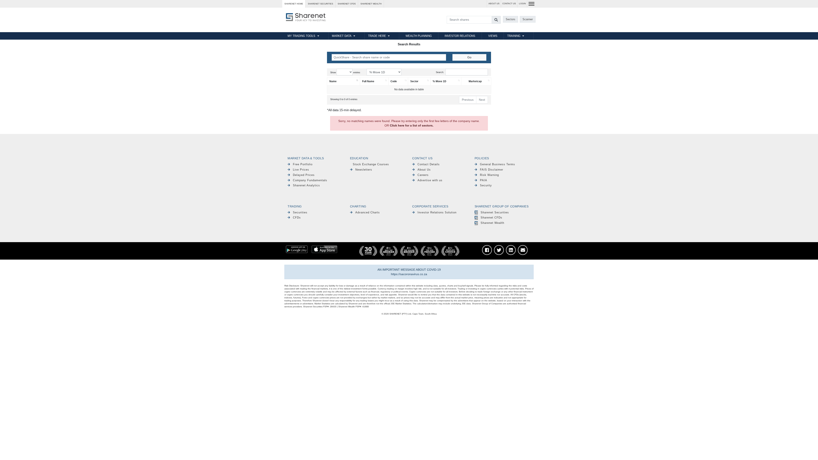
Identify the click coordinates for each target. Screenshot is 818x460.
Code (393, 81)
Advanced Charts (367, 212)
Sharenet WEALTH (371, 4)
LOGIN (522, 3)
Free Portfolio (303, 164)
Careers (423, 175)
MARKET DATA (341, 35)
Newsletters (363, 169)
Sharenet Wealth (492, 222)
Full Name (368, 81)
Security (486, 185)
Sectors (510, 19)
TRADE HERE (377, 35)
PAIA (483, 180)
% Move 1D (439, 81)
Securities (300, 212)
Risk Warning (489, 175)
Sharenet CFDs (347, 4)
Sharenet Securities (495, 212)
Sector (414, 81)
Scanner (528, 19)
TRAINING (513, 35)
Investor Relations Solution (437, 212)
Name (333, 81)
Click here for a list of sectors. (411, 125)
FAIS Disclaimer (491, 169)
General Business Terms (497, 164)
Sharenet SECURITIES (320, 4)
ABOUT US (494, 3)
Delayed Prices (304, 175)
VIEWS (492, 35)
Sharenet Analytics (306, 185)
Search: (440, 72)
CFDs (297, 217)
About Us (424, 169)
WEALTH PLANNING (419, 35)
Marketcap (475, 81)
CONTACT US (509, 3)
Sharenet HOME (293, 4)
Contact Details (429, 164)
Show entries (345, 72)
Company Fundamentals (310, 180)
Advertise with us (430, 180)
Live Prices (301, 169)
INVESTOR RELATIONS (460, 35)
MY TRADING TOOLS (301, 35)
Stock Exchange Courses (371, 164)
